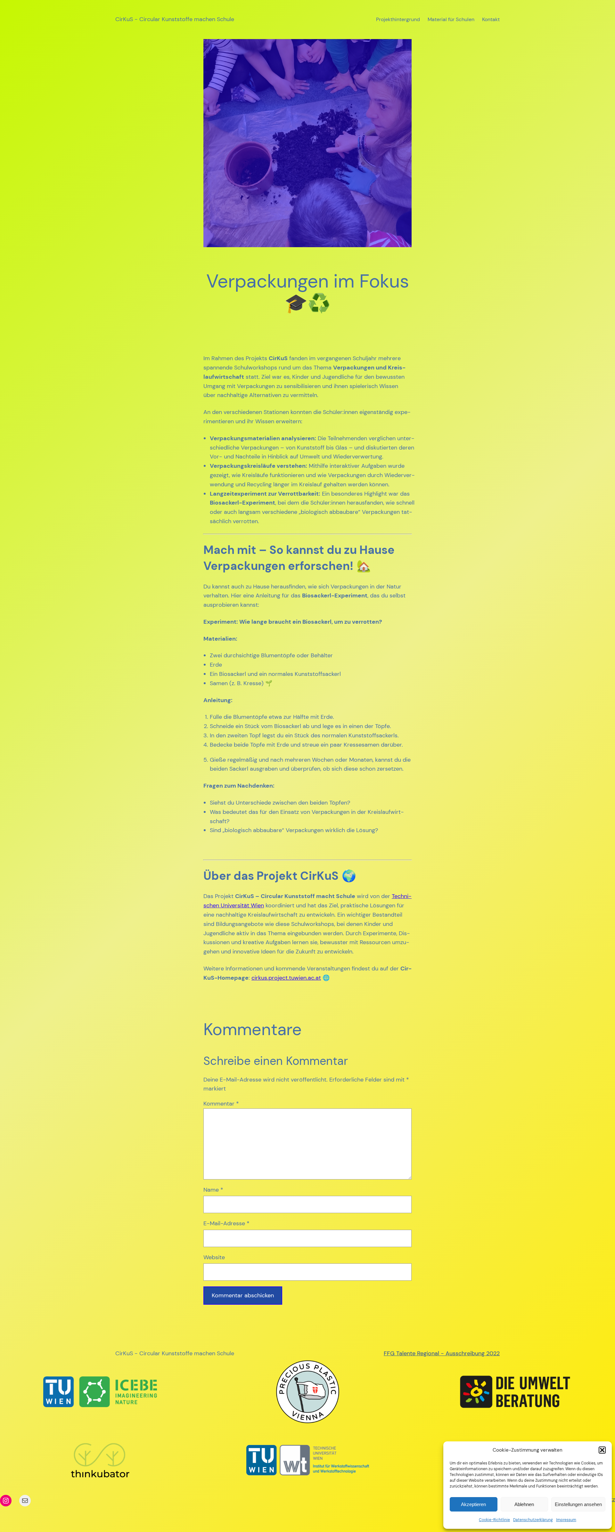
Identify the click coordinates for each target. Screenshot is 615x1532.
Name (213, 1190)
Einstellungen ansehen (578, 1504)
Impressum (566, 1519)
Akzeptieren (473, 1504)
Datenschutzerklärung (533, 1519)
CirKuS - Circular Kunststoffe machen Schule (174, 19)
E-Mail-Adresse (226, 1223)
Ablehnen (524, 1504)
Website (214, 1257)
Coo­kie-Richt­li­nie (494, 1519)
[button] (602, 1450)
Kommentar (221, 1103)
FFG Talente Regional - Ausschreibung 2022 (442, 1353)
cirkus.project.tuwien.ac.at (286, 978)
